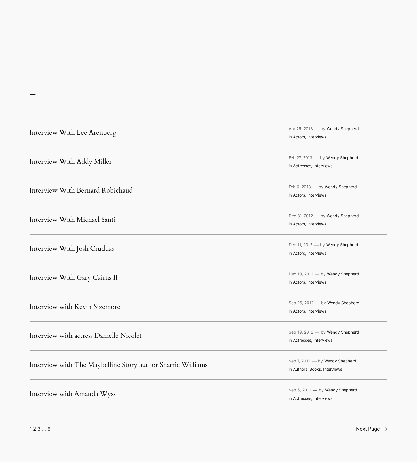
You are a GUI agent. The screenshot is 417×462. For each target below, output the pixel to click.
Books (315, 369)
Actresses (302, 165)
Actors (299, 136)
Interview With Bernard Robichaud (81, 190)
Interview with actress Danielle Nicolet (86, 335)
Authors (300, 369)
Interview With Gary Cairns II (74, 277)
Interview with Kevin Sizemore (75, 307)
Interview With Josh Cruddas (72, 248)
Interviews (316, 136)
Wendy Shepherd (343, 128)
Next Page (371, 429)
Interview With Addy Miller (71, 161)
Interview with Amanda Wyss (73, 394)
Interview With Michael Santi (73, 219)
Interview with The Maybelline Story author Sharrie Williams (118, 365)
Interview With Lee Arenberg (73, 132)
